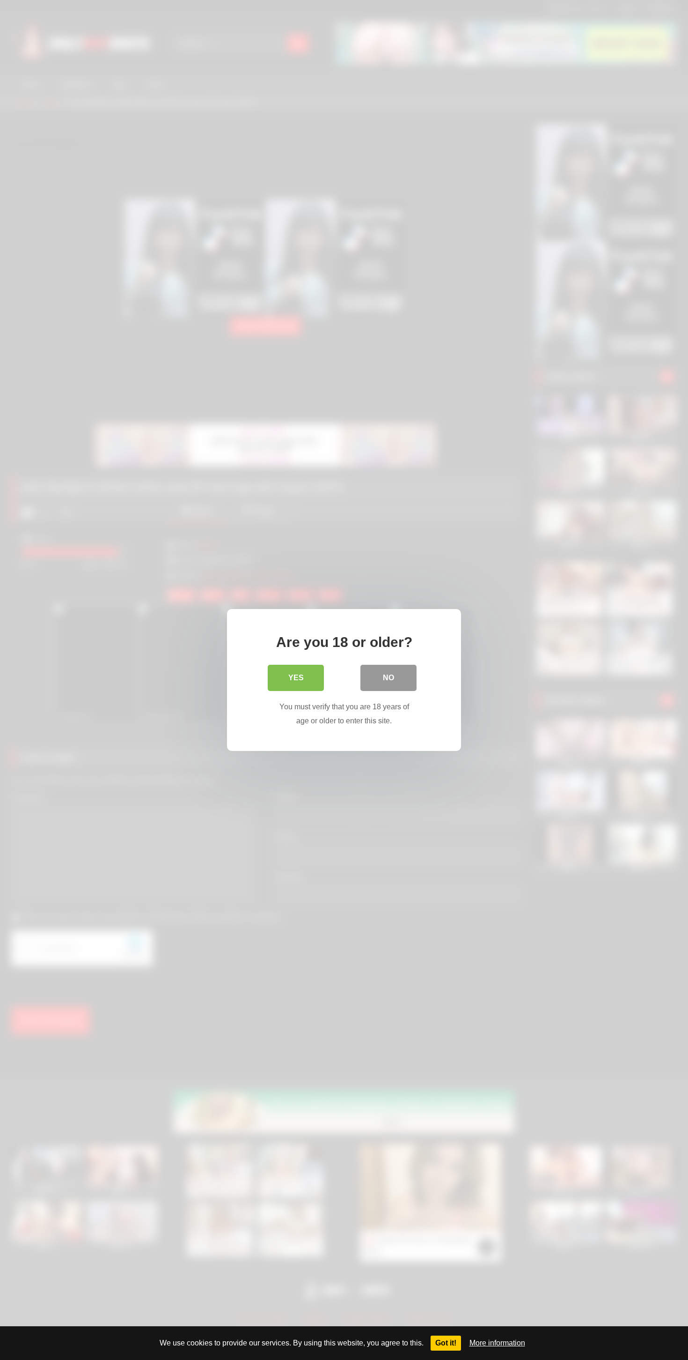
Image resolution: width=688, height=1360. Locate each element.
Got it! (445, 1343)
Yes (296, 678)
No (388, 678)
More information (497, 1343)
